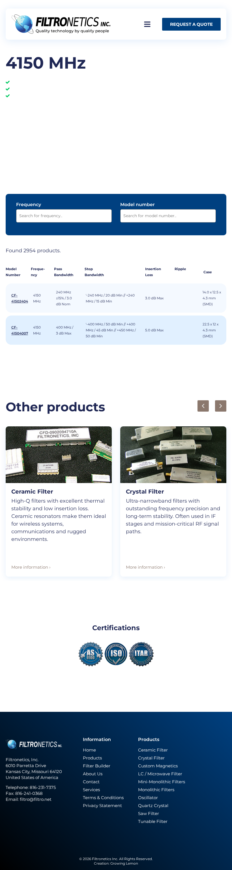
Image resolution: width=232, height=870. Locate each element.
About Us (92, 773)
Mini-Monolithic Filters (161, 781)
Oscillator (148, 797)
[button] (203, 406)
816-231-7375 (43, 787)
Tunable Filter (152, 821)
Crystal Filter (145, 491)
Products (92, 758)
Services (91, 789)
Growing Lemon (124, 863)
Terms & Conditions (103, 797)
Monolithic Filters (156, 789)
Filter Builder (96, 766)
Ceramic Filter (32, 491)
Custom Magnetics (158, 766)
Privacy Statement (102, 805)
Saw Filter (148, 813)
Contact (91, 781)
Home (89, 750)
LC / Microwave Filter (160, 773)
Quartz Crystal (153, 805)
